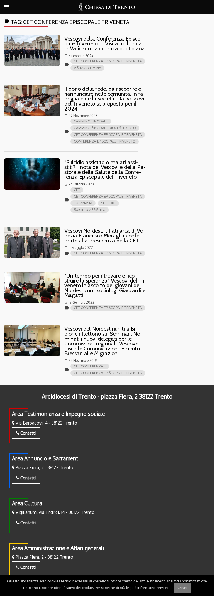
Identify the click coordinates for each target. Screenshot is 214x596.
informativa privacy (152, 587)
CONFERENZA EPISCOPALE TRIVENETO (104, 141)
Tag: (66, 22)
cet (77, 190)
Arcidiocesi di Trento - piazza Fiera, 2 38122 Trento (107, 396)
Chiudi (182, 588)
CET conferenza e (90, 366)
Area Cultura (27, 503)
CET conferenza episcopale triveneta (108, 61)
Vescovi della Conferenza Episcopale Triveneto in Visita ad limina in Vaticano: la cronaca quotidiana (104, 43)
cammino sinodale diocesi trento (105, 128)
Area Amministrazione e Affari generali (58, 548)
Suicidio (108, 203)
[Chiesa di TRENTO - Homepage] (107, 7)
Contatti (27, 432)
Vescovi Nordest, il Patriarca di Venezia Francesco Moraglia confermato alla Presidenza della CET (104, 235)
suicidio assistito (90, 210)
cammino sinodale (91, 121)
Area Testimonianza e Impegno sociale (58, 413)
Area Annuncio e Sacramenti (46, 458)
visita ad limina (87, 68)
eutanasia (83, 203)
